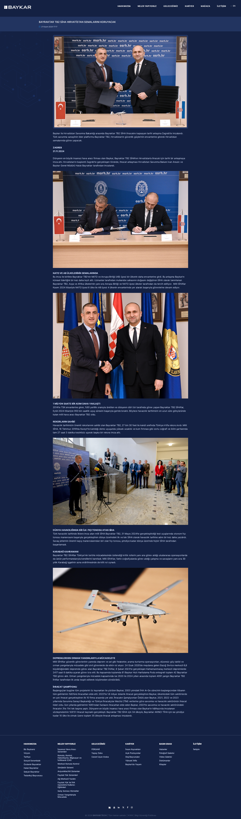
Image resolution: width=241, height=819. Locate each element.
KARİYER (189, 6)
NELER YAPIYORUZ (147, 6)
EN (234, 6)
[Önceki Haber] (27, 457)
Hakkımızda (30, 744)
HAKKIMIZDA (124, 6)
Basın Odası (165, 744)
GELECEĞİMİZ (170, 6)
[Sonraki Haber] (213, 457)
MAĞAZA (205, 6)
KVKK (130, 815)
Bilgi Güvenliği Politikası (145, 815)
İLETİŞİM (221, 6)
